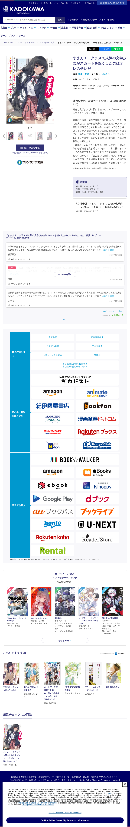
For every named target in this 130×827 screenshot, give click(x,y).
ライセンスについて (60, 777)
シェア (106, 49)
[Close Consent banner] (124, 784)
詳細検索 (74, 19)
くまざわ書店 (52, 346)
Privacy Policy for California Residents (65, 813)
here (109, 793)
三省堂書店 (97, 346)
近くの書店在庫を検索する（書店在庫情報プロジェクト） (75, 365)
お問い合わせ (34, 780)
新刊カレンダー (90, 19)
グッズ (12, 35)
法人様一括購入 (90, 777)
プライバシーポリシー (52, 780)
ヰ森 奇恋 (83, 74)
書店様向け (76, 777)
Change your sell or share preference (38, 805)
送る (118, 49)
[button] (56, 136)
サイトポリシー (70, 780)
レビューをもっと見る (112, 311)
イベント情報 (107, 19)
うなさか (105, 74)
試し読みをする (32, 148)
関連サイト (77, 3)
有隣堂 (97, 355)
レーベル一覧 (62, 3)
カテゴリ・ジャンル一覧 (41, 3)
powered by (106, 315)
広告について (44, 777)
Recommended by (107, 654)
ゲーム (4, 35)
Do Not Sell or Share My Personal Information (99, 780)
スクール (20, 35)
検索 (60, 19)
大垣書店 (53, 337)
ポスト (94, 49)
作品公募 (90, 3)
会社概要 (15, 777)
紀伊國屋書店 (97, 337)
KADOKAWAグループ (108, 777)
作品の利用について (18, 780)
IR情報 (23, 777)
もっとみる (63, 640)
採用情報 (32, 777)
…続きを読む (107, 250)
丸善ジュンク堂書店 (52, 355)
